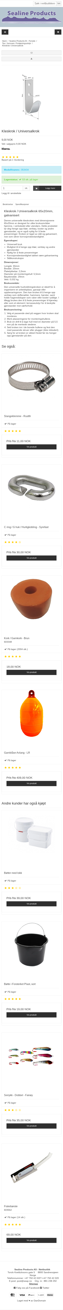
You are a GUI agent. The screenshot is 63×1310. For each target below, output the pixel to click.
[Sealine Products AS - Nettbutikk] (31, 17)
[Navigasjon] (5, 32)
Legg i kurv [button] (50, 188)
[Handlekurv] (58, 32)
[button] (31, 52)
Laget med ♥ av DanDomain (31, 1300)
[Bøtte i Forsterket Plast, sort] (31, 950)
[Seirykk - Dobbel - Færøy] (31, 1062)
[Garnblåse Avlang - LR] (31, 719)
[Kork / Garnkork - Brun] (31, 605)
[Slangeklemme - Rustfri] (31, 382)
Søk (58, 3)
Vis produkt (32, 447)
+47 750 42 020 (32, 1278)
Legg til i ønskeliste (11, 193)
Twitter (45, 1288)
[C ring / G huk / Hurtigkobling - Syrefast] (31, 493)
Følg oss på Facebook (27, 1288)
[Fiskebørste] (31, 1173)
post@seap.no (24, 1281)
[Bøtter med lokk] (31, 839)
